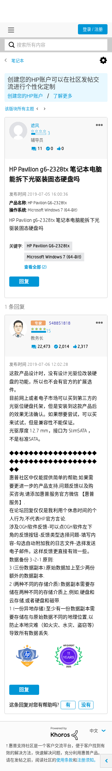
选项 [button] (103, 60)
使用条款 (64, 760)
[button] (99, 125)
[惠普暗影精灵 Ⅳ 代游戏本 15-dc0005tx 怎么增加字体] (37, 109)
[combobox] (56, 45)
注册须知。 (87, 760)
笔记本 (17, 60)
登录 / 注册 (93, 29)
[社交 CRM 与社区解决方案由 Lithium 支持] (64, 733)
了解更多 (62, 96)
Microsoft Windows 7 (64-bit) (54, 256)
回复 (24, 281)
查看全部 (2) (35, 267)
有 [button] (68, 705)
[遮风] (18, 131)
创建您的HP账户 (25, 96)
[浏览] (9, 29)
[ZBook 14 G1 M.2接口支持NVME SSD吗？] (44, 109)
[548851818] (18, 328)
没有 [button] (86, 705)
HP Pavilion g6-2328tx (48, 245)
